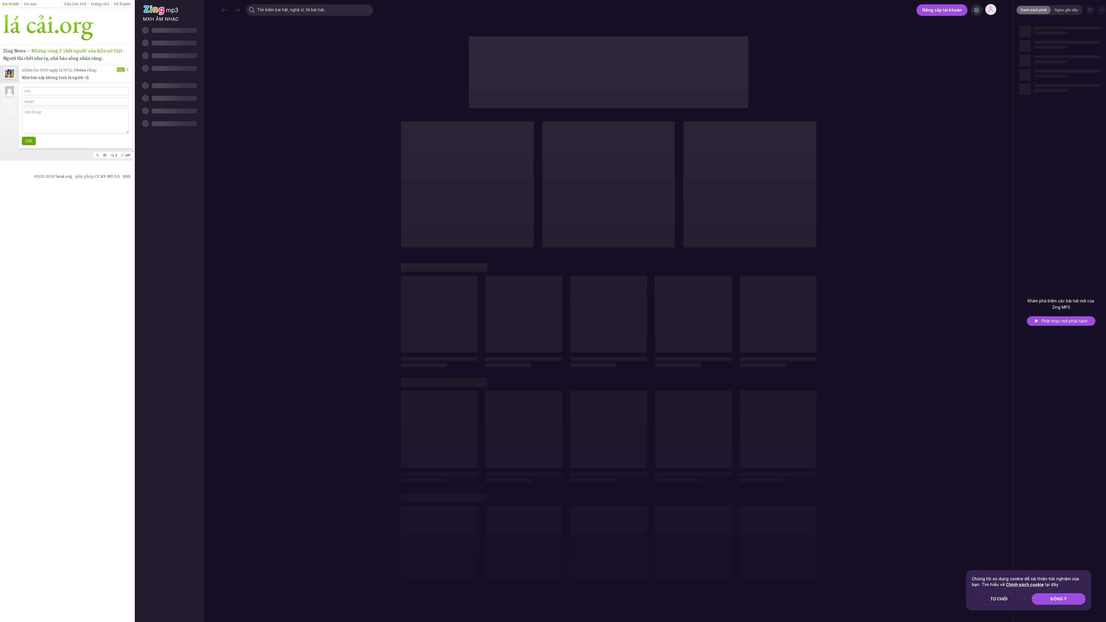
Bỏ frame (122, 3)
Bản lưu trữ (75, 3)
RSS (126, 176)
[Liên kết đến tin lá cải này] (97, 155)
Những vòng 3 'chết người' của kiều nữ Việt (76, 50)
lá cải (66, 27)
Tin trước (10, 3)
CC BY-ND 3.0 (107, 176)
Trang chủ (100, 3)
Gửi (29, 140)
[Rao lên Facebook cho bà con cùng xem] (105, 155)
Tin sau (30, 3)
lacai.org (64, 176)
